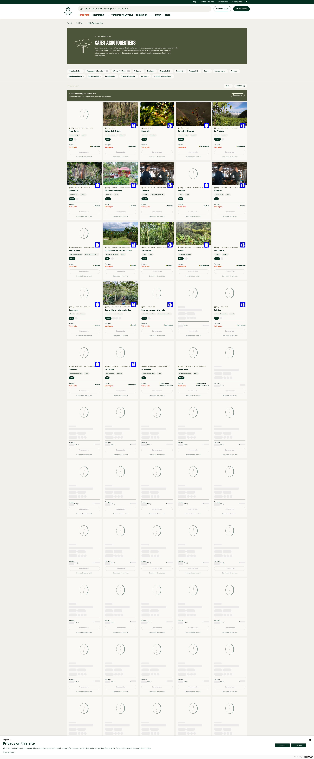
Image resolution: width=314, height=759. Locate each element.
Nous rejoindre (237, 2)
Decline (299, 745)
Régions (150, 71)
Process (234, 71)
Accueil (69, 23)
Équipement (98, 15)
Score (206, 71)
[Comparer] (98, 110)
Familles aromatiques (162, 76)
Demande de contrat (84, 156)
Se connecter (241, 9)
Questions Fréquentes (207, 2)
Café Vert (84, 15)
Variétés (144, 76)
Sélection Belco (74, 71)
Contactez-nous (223, 2)
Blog (194, 2)
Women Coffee (119, 71)
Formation (141, 15)
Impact (158, 15)
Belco (167, 15)
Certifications (93, 76)
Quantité (179, 71)
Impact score (220, 71)
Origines (137, 71)
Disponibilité (165, 71)
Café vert (79, 23)
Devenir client (222, 9)
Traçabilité (193, 71)
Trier (227, 86)
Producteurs (110, 76)
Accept (282, 745)
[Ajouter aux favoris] (98, 105)
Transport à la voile (122, 15)
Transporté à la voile (95, 71)
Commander (84, 152)
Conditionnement (75, 76)
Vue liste (239, 86)
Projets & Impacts (128, 76)
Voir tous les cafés (104, 36)
